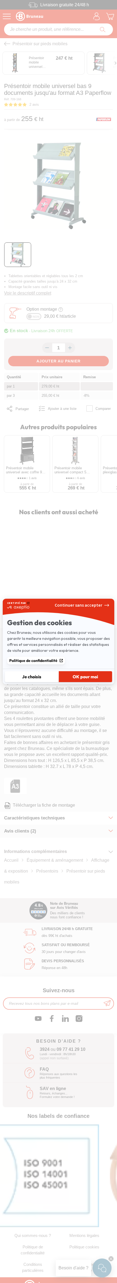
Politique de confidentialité (33, 660)
